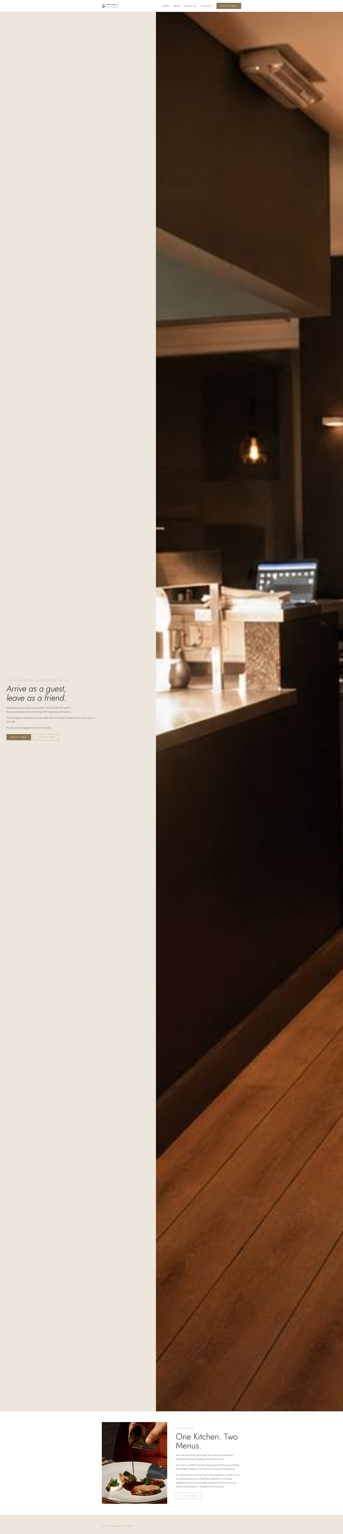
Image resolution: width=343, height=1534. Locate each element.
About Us (190, 6)
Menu (166, 6)
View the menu (46, 737)
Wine (177, 6)
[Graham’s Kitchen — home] (110, 5)
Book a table (229, 6)
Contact (206, 6)
